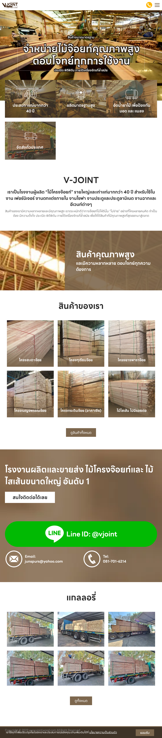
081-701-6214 (114, 561)
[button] (12, 55)
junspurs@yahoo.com (44, 561)
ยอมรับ (145, 732)
